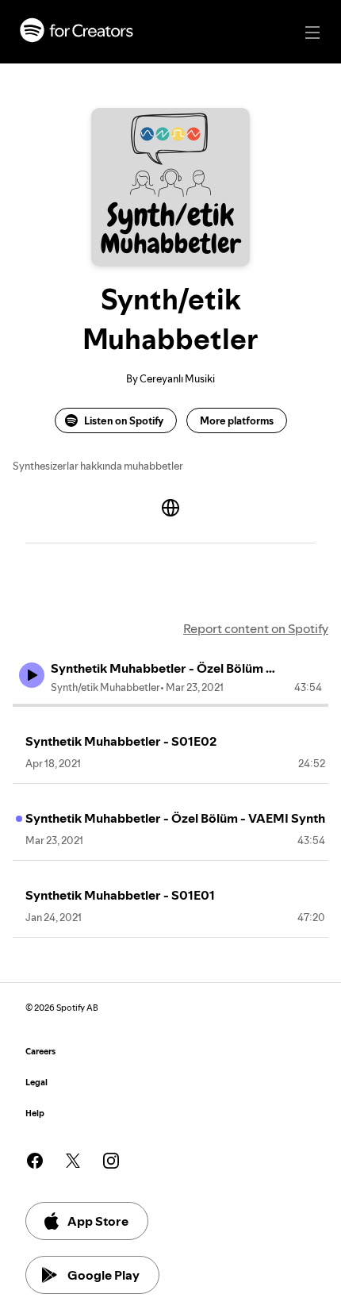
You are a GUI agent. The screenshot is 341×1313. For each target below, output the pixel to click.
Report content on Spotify (255, 628)
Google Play (103, 1275)
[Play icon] (31, 675)
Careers (40, 1052)
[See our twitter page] (72, 1160)
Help (34, 1113)
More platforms (237, 420)
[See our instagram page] (111, 1160)
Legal (36, 1082)
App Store (97, 1221)
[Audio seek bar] (170, 705)
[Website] (170, 507)
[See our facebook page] (34, 1160)
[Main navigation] (312, 32)
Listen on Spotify (123, 420)
